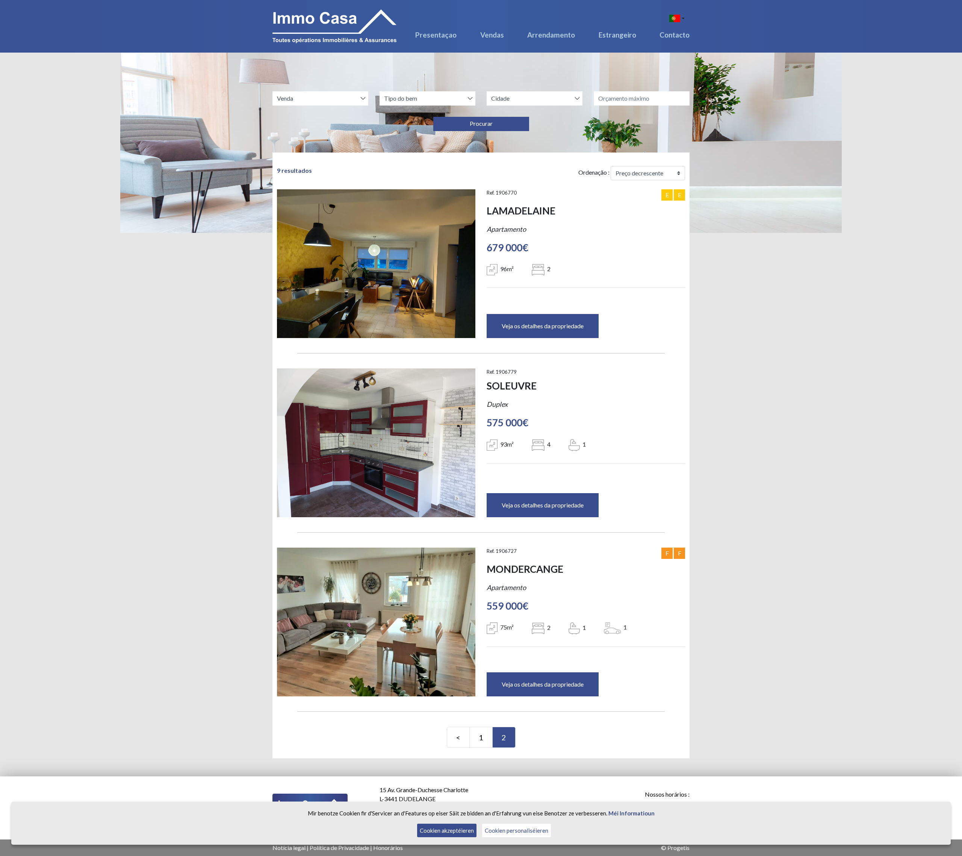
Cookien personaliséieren (516, 830)
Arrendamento (551, 34)
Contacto (674, 34)
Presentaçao (436, 34)
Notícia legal (289, 847)
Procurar (481, 123)
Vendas (492, 34)
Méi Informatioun (631, 813)
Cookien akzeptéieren (447, 830)
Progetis (678, 847)
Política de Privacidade (339, 847)
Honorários (388, 847)
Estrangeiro (617, 34)
